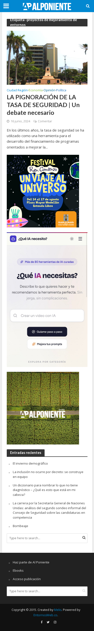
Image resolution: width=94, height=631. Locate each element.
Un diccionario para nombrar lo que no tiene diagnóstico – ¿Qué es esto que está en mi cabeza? (45, 490)
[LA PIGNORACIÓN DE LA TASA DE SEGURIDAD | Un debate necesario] (47, 57)
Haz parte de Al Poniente (31, 562)
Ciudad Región (17, 90)
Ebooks (18, 570)
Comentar (45, 121)
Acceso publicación (27, 579)
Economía (36, 90)
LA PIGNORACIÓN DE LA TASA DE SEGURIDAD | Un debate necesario (43, 104)
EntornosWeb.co (45, 615)
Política (61, 90)
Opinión (49, 90)
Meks (57, 610)
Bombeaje (20, 526)
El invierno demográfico (30, 463)
